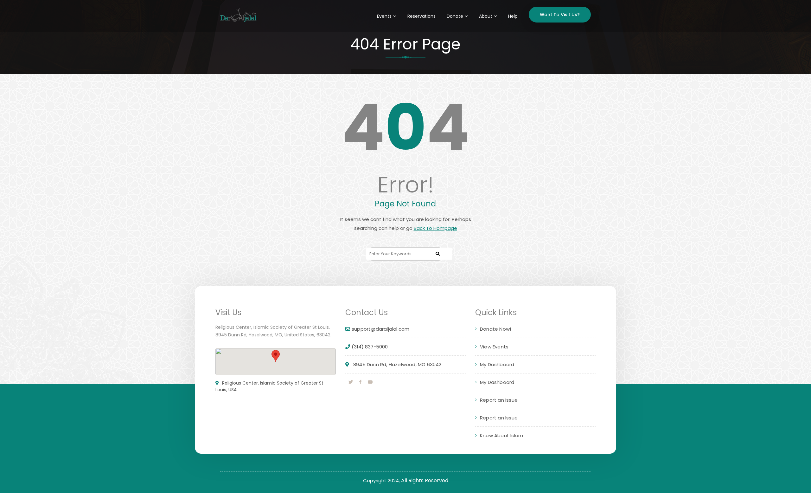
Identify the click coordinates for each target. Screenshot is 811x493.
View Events (494, 346)
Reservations (421, 16)
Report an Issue (499, 400)
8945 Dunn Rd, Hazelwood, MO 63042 (397, 364)
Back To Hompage (435, 228)
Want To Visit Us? (560, 14)
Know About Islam (501, 435)
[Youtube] (370, 382)
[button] (275, 356)
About (485, 16)
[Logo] (238, 15)
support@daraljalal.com (380, 329)
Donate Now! (495, 329)
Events (384, 16)
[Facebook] (360, 382)
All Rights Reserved (424, 480)
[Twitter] (350, 382)
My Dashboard (497, 364)
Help (513, 16)
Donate (455, 16)
